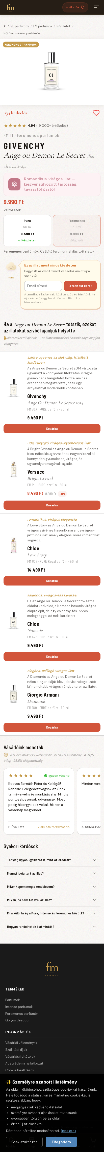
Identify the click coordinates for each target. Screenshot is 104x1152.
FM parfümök (42, 26)
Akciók (74, 7)
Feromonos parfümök (22, 1014)
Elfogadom (61, 1142)
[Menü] (96, 7)
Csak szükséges (24, 1142)
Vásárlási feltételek (20, 1056)
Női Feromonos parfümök (22, 33)
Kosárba (52, 429)
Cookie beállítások (19, 1070)
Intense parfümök (19, 1007)
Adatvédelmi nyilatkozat (24, 1063)
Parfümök (12, 1000)
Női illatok (64, 26)
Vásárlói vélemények (21, 1043)
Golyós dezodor (17, 1020)
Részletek (68, 1131)
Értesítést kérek (80, 286)
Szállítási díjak (16, 1050)
